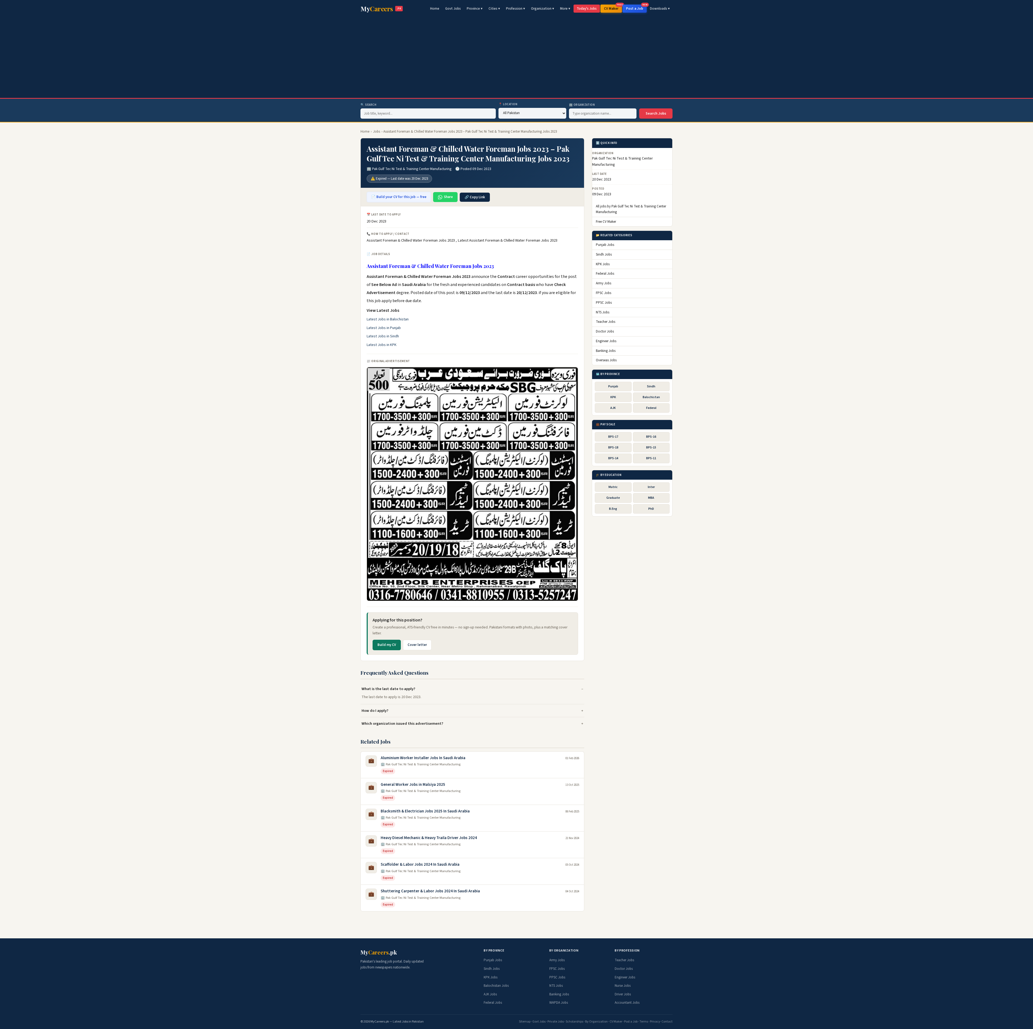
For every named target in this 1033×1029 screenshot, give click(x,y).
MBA (651, 498)
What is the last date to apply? (388, 689)
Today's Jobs (587, 8)
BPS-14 (613, 458)
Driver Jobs (623, 994)
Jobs (376, 131)
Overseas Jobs (606, 360)
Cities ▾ (494, 8)
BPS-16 (651, 436)
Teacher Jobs (605, 322)
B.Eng (613, 509)
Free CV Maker (606, 221)
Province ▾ (475, 8)
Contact (667, 1021)
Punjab (613, 386)
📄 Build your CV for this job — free (398, 197)
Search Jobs (656, 113)
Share (448, 197)
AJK (613, 408)
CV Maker (613, 8)
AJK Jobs (490, 994)
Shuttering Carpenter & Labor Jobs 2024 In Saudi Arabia (430, 891)
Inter (651, 487)
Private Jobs (555, 1021)
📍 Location (508, 104)
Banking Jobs (605, 350)
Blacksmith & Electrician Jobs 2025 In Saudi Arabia (425, 811)
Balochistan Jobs (496, 985)
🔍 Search (368, 105)
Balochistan (651, 397)
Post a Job (636, 8)
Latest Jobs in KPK (382, 345)
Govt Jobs (453, 8)
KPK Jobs (603, 264)
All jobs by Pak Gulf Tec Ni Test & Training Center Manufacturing (631, 209)
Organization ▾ (542, 8)
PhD (651, 509)
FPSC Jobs (603, 293)
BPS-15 (651, 447)
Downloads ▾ (660, 8)
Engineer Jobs (606, 341)
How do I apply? (375, 710)
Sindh (651, 386)
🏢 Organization (582, 105)
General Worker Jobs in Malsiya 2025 (413, 784)
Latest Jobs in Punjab (384, 328)
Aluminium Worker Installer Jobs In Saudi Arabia (423, 758)
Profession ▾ (515, 8)
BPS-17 (613, 436)
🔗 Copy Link (475, 197)
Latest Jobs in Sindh (383, 336)
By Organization (596, 1021)
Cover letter (417, 644)
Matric (613, 487)
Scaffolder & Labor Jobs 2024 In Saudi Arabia (420, 864)
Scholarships (574, 1021)
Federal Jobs (605, 273)
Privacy (655, 1021)
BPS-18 (613, 447)
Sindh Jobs (604, 254)
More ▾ (565, 8)
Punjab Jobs (605, 244)
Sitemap (524, 1021)
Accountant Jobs (627, 1002)
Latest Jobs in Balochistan (388, 319)
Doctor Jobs (605, 331)
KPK (613, 397)
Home (434, 8)
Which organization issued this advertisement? (402, 723)
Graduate (613, 498)
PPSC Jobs (604, 302)
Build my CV (386, 644)
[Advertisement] (516, 57)
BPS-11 (651, 458)
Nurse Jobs (623, 985)
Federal (651, 408)
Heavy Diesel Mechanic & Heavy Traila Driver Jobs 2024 (429, 838)
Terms (643, 1021)
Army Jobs (603, 283)
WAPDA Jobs (558, 1002)
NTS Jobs (602, 312)
